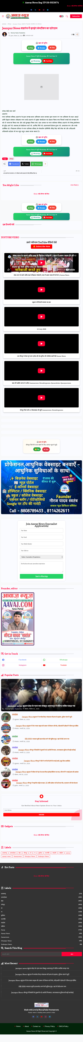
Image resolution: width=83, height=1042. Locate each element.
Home (18, 1026)
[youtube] (39, 9)
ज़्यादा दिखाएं (73, 185)
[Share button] (45, 164)
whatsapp (63, 660)
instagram (22, 665)
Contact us (37, 1026)
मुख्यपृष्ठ (4, 24)
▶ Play (30, 48)
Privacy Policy (50, 1026)
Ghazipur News (30, 856)
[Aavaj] (51, 9)
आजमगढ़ (4, 853)
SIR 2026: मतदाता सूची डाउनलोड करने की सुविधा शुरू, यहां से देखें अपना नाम (47, 739)
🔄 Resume (41, 48)
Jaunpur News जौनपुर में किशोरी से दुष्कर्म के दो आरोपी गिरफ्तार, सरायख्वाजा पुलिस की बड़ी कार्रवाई (47, 750)
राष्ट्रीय (54, 853)
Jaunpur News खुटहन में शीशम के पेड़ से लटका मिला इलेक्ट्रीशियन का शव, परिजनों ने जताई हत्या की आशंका (47, 772)
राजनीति (47, 853)
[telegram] (47, 9)
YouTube (49, 61)
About (27, 1026)
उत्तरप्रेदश (13, 853)
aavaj (68, 853)
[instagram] (43, 9)
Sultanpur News (43, 856)
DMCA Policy (63, 1026)
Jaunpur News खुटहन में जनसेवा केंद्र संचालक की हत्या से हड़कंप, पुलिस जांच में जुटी (47, 717)
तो (30, 853)
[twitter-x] (35, 9)
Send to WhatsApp (41, 576)
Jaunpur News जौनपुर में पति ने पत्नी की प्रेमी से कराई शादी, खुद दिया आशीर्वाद (47, 761)
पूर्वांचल (40, 853)
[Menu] (3, 16)
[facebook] (31, 9)
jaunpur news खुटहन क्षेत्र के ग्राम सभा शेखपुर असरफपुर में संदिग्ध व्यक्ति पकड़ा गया (42, 968)
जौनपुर (9, 24)
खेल (19, 853)
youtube (63, 665)
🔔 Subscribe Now (41, 246)
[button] (61, 16)
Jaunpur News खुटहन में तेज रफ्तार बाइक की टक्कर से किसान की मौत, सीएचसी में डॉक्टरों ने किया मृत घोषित (47, 726)
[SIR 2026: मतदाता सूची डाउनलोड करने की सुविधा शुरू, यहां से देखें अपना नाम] (6, 739)
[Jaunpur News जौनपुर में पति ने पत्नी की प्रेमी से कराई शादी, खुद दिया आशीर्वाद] (6, 761)
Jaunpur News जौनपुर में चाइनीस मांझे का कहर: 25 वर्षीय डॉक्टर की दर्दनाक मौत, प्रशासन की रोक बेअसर (47, 783)
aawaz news (6, 856)
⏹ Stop (52, 47)
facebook (22, 660)
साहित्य (61, 853)
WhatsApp (36, 61)
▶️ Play (37, 449)
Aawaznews (18, 856)
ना (34, 853)
